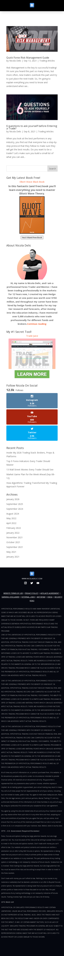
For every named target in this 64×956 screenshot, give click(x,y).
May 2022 (11, 518)
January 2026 (12, 499)
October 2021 (13, 542)
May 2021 (11, 551)
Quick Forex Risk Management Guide (27, 57)
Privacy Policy (31, 593)
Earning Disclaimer (10, 597)
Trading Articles (47, 60)
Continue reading (36, 323)
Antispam (41, 597)
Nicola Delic (15, 60)
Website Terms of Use (13, 593)
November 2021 (14, 537)
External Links (28, 597)
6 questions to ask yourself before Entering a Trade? (31, 127)
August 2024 (12, 513)
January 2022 (12, 532)
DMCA (49, 597)
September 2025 (14, 504)
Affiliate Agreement (49, 593)
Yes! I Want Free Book (32, 237)
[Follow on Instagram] (25, 582)
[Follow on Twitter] (31, 582)
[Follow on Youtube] (37, 582)
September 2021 (14, 547)
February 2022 (13, 527)
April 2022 (11, 523)
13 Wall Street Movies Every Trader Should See (29, 469)
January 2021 (12, 556)
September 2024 (14, 508)
